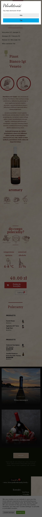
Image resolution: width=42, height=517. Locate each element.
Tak (21, 20)
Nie (21, 15)
